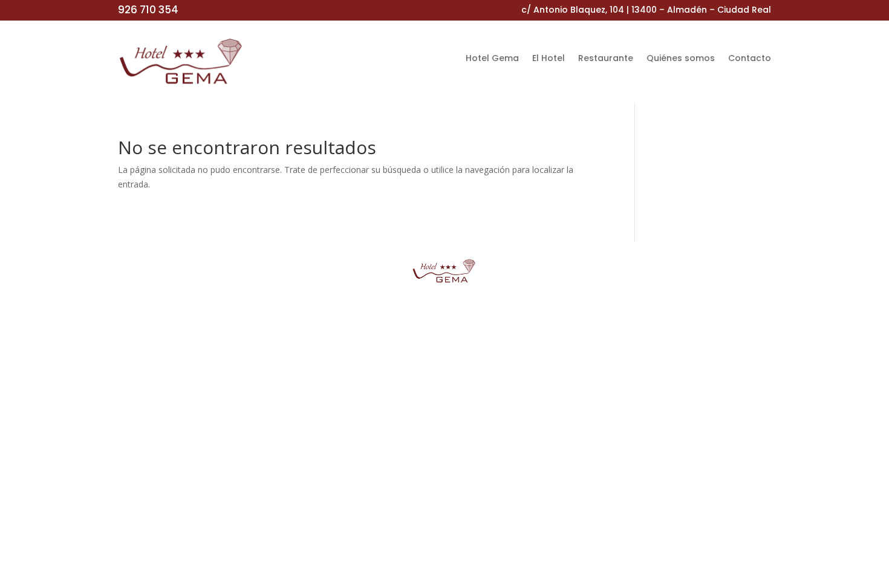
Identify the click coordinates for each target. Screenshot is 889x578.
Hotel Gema (492, 59)
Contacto (749, 59)
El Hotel (548, 59)
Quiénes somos (680, 59)
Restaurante (605, 59)
